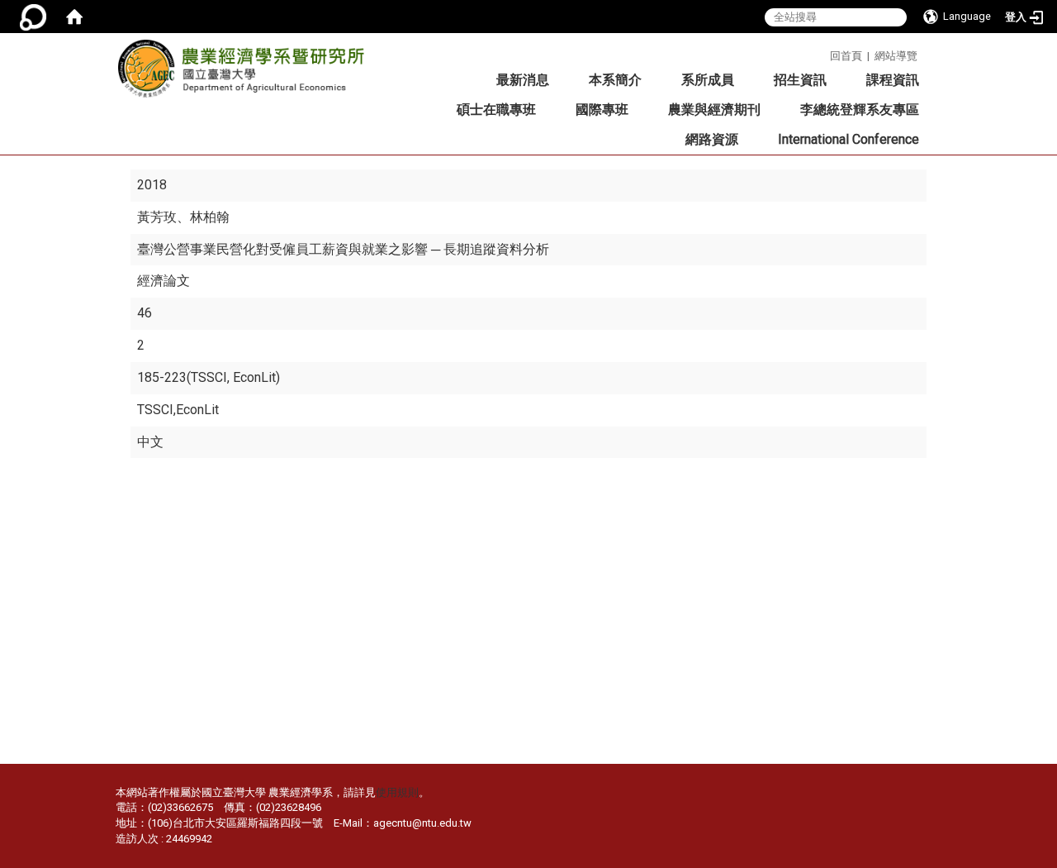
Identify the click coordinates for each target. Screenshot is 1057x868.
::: (823, 53)
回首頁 (846, 56)
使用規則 (397, 792)
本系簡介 (615, 80)
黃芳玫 (157, 217)
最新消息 (522, 80)
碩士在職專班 (496, 109)
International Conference (848, 139)
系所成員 (707, 80)
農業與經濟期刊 (714, 109)
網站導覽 (896, 56)
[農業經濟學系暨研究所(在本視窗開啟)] (241, 73)
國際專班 (602, 109)
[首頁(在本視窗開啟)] (74, 16)
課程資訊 (892, 80)
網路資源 (711, 139)
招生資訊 (800, 80)
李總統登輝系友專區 (859, 109)
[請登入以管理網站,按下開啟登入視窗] (33, 16)
